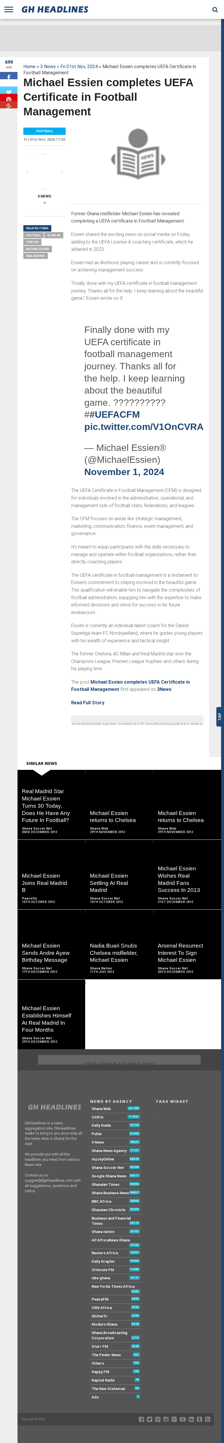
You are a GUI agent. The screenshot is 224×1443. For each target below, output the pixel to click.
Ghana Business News (110, 1193)
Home (29, 66)
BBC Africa (101, 1201)
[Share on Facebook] (9, 75)
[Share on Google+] (9, 104)
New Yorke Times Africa (113, 1286)
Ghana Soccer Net (108, 1167)
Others (98, 1363)
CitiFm (98, 1117)
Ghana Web (101, 1109)
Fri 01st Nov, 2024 (79, 66)
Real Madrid (35, 255)
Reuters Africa (105, 1253)
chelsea (32, 242)
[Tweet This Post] (9, 90)
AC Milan (53, 235)
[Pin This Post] (9, 97)
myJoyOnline (103, 1159)
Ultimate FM (103, 1270)
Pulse (97, 1134)
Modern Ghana (104, 1324)
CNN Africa (102, 1308)
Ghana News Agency (109, 1151)
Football (33, 235)
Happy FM (100, 1372)
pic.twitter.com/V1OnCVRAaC (150, 426)
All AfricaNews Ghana (111, 1240)
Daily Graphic (103, 1261)
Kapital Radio (103, 1380)
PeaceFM (100, 1299)
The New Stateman (108, 1388)
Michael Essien (37, 249)
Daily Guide (101, 1125)
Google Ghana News (109, 1176)
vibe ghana (101, 1278)
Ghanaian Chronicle (108, 1210)
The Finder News (106, 1355)
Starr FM (100, 1346)
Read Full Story (87, 702)
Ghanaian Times (105, 1184)
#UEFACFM (115, 414)
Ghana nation (103, 1231)
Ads (95, 1397)
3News (164, 689)
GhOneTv (99, 1316)
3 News (48, 66)
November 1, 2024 (124, 472)
